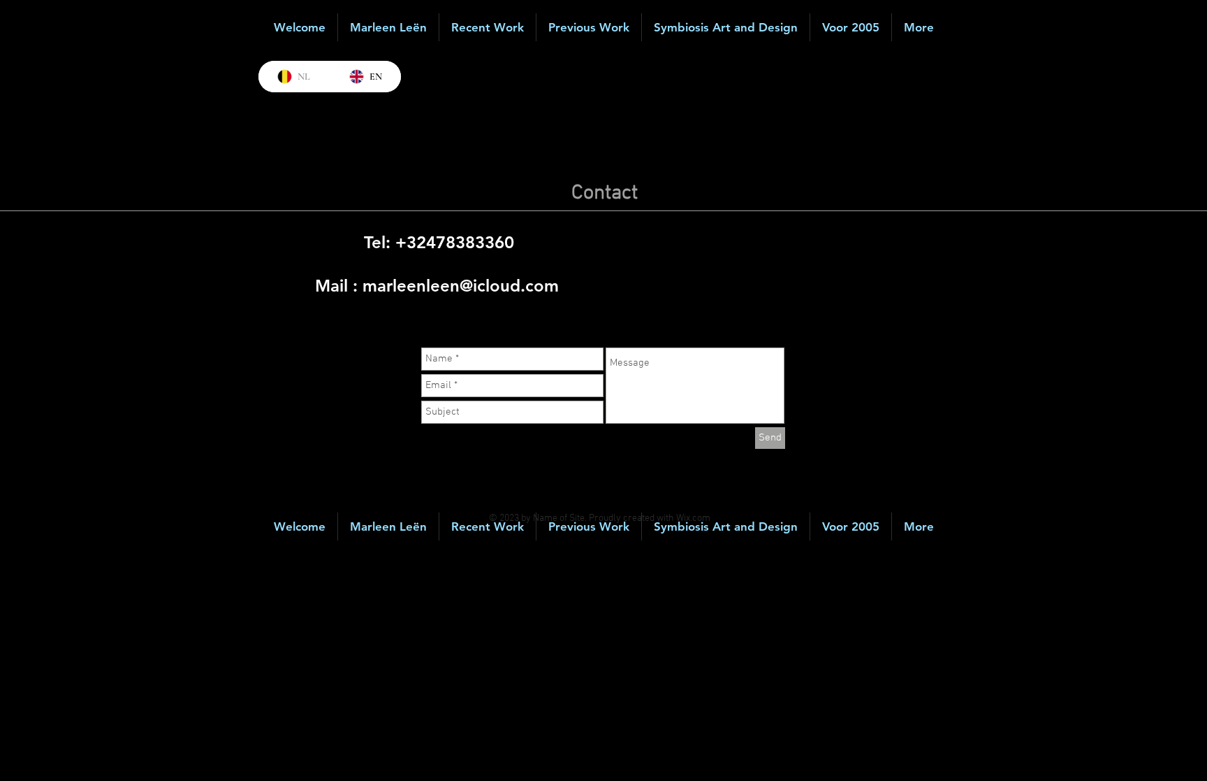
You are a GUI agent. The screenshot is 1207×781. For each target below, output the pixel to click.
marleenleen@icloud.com (461, 285)
